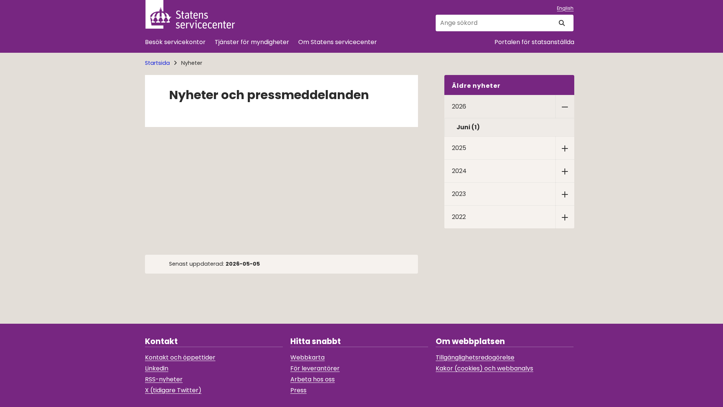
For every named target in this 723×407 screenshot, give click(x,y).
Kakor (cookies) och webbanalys (484, 368)
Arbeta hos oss (312, 379)
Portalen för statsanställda (534, 42)
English (565, 8)
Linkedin (156, 368)
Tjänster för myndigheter (252, 42)
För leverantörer (315, 368)
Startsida (157, 63)
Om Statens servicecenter (337, 42)
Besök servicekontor (175, 42)
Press (298, 390)
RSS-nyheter (164, 379)
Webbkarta (307, 357)
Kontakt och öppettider (180, 357)
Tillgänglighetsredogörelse (475, 357)
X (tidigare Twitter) (173, 390)
